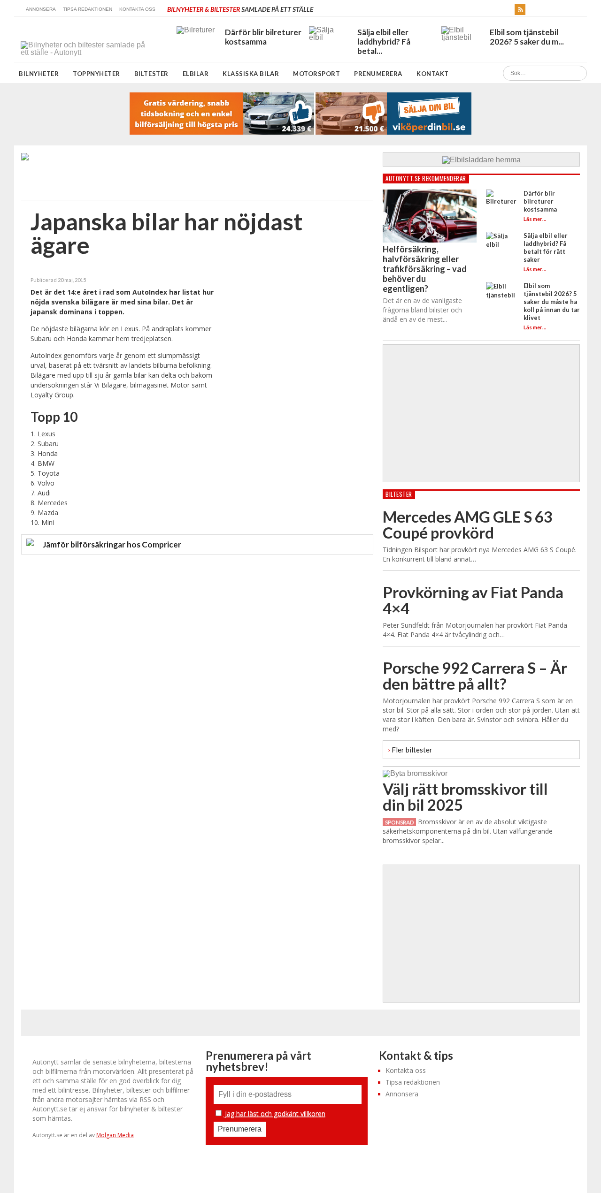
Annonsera (41, 9)
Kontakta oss (137, 9)
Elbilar (196, 73)
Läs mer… (535, 219)
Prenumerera (378, 73)
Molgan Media (115, 1135)
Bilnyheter (39, 73)
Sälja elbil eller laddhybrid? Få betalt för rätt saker (546, 247)
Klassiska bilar (251, 73)
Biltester (151, 73)
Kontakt (432, 73)
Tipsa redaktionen (87, 9)
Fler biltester (410, 749)
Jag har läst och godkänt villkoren (274, 1113)
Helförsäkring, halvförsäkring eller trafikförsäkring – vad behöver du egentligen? (425, 269)
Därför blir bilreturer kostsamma (540, 201)
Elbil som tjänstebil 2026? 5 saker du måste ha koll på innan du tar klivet (552, 301)
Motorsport (316, 73)
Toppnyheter (96, 73)
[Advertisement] (293, 341)
